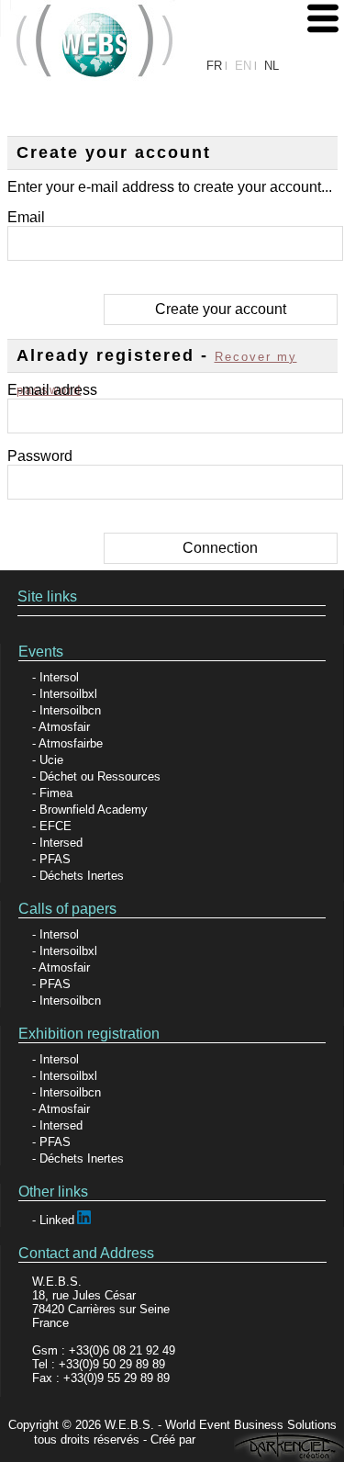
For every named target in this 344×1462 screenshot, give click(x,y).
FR (214, 66)
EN (243, 66)
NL (271, 66)
